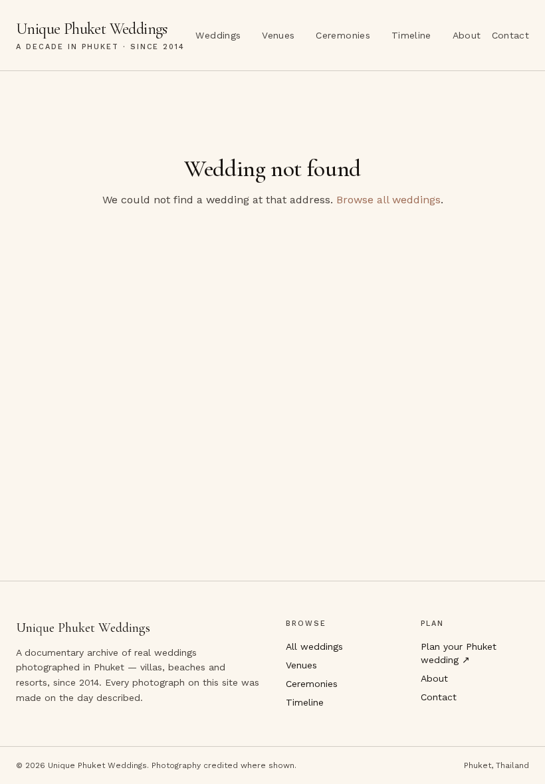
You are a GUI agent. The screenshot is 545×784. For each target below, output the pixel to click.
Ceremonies (343, 35)
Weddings (218, 35)
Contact (510, 35)
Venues (278, 35)
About (467, 35)
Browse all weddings (388, 199)
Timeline (411, 35)
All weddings (314, 646)
